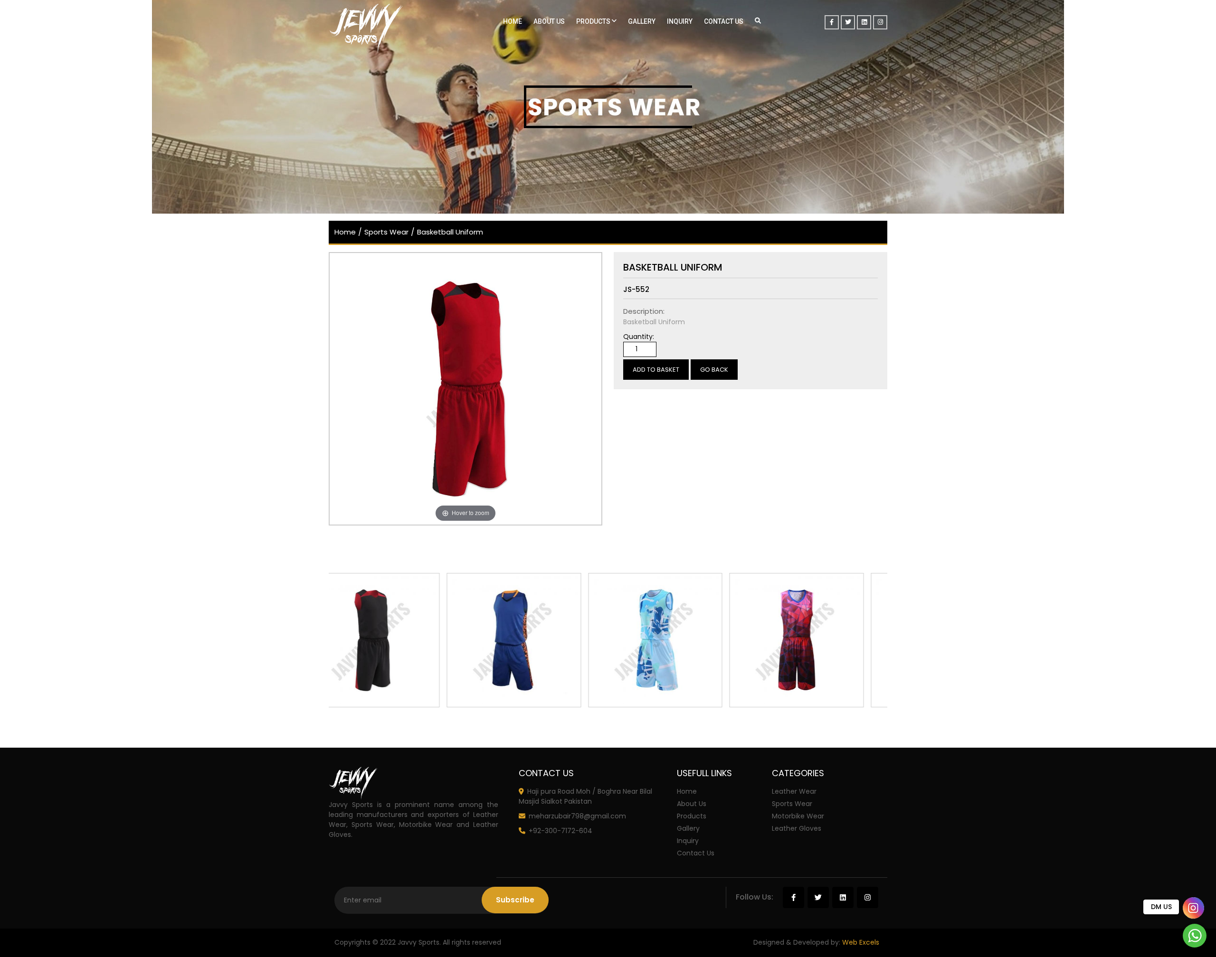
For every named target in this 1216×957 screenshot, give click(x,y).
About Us (549, 21)
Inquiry (680, 21)
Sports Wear (386, 232)
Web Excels (860, 942)
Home (512, 21)
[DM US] (1193, 908)
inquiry (688, 840)
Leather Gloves (796, 828)
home (345, 232)
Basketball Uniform (450, 232)
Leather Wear (794, 791)
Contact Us (723, 21)
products (594, 21)
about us (691, 803)
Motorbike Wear (798, 816)
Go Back (714, 369)
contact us (695, 853)
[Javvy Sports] (394, 28)
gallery (642, 21)
